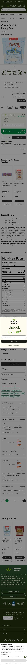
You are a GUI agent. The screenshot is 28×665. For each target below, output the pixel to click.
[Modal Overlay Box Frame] (14, 332)
